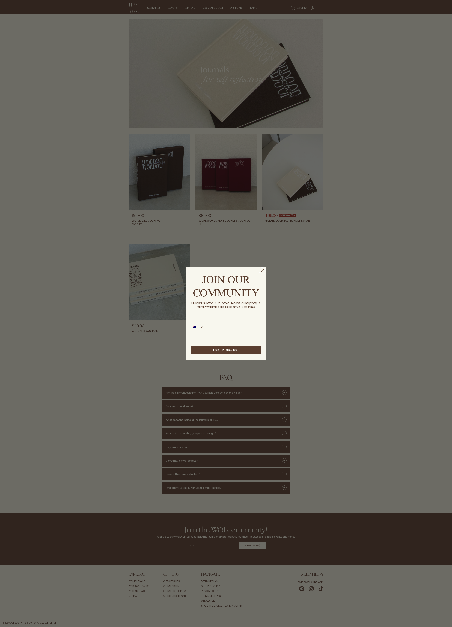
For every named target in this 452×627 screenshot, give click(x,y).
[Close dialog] (262, 271)
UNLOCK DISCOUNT (226, 350)
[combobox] (197, 327)
